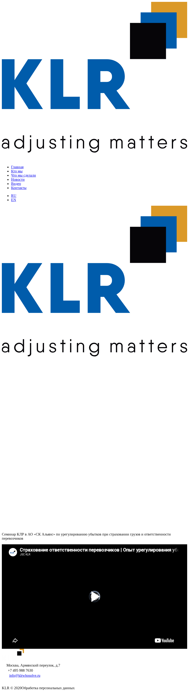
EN (13, 200)
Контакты (19, 188)
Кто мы (17, 171)
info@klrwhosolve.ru (24, 675)
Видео (16, 184)
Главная (17, 167)
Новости (18, 179)
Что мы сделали (23, 175)
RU (13, 196)
